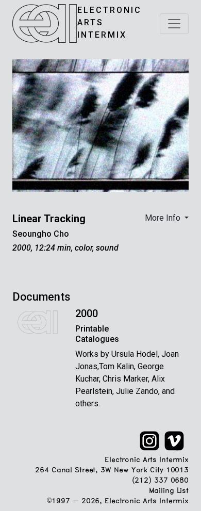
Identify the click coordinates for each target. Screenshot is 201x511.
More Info (163, 218)
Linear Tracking (49, 218)
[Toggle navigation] (174, 23)
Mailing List (169, 491)
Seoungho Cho (40, 234)
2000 (86, 313)
